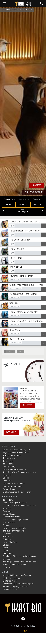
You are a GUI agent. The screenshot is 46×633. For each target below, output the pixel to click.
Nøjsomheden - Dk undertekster (16, 452)
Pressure (6, 525)
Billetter (27, 405)
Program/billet (9, 199)
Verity (5, 548)
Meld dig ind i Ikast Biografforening (17, 575)
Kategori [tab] (22, 204)
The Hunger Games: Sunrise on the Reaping (20, 562)
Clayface (6, 559)
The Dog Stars (9, 458)
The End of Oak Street (12, 455)
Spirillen (6, 478)
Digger (5, 550)
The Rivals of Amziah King (13, 531)
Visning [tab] (37, 204)
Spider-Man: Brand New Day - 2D (16, 450)
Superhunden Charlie (11, 517)
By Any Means (9, 489)
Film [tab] (8, 204)
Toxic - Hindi (8, 461)
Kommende (24, 199)
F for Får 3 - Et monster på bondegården (19, 556)
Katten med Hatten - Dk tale (14, 565)
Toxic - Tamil (8, 464)
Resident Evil (8, 536)
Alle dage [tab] (22, 211)
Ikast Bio (18, 3)
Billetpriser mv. (9, 581)
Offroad (6, 545)
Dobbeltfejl (7, 539)
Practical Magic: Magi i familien (15, 519)
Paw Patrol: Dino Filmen (12, 486)
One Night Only (9, 467)
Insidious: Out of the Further (14, 483)
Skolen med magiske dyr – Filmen (17, 492)
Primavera (7, 534)
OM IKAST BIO (9, 589)
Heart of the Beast (10, 542)
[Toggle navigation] (41, 3)
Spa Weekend (34, 192)
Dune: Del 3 (7, 567)
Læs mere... (11, 432)
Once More (7, 481)
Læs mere (36, 185)
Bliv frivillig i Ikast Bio (11, 578)
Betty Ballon (8, 553)
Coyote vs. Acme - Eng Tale (14, 528)
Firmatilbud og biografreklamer (16, 586)
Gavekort (36, 199)
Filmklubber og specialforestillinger (17, 584)
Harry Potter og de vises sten (15, 469)
